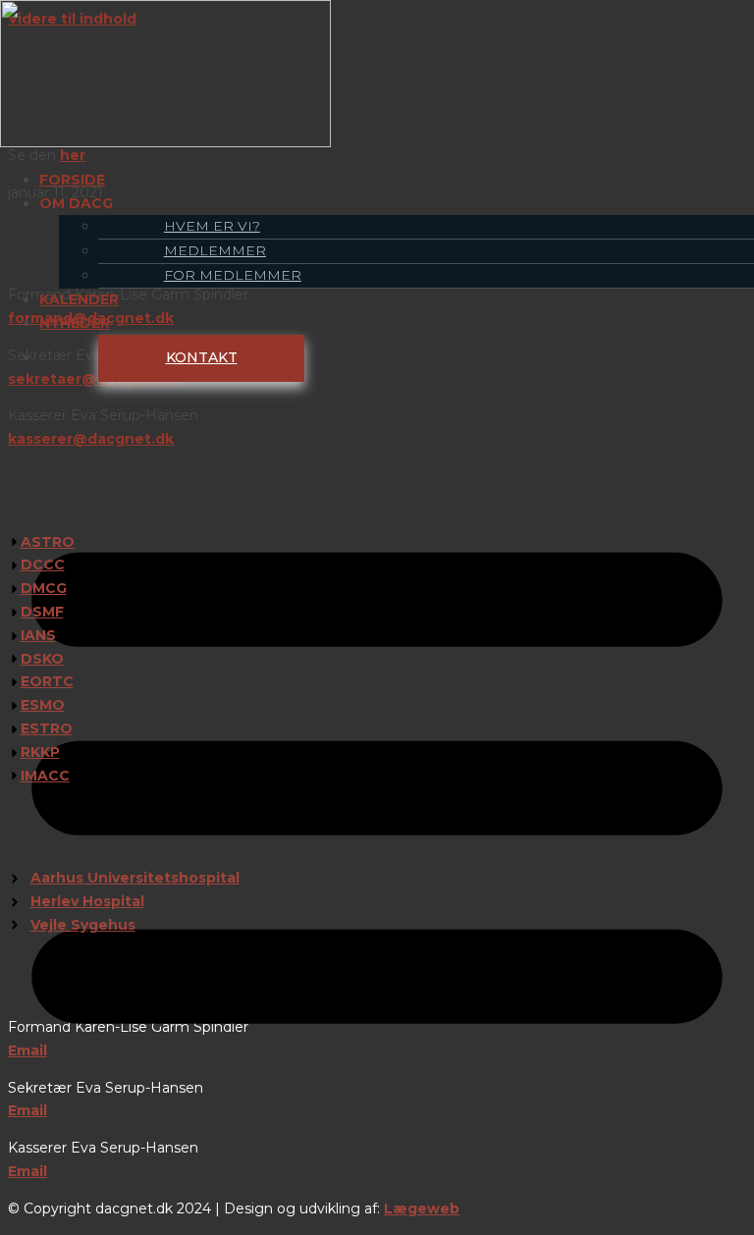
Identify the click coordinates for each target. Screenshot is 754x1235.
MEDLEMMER (215, 250)
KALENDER (79, 299)
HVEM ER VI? (212, 226)
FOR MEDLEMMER (232, 275)
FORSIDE (72, 179)
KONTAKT (202, 357)
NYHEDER (74, 323)
